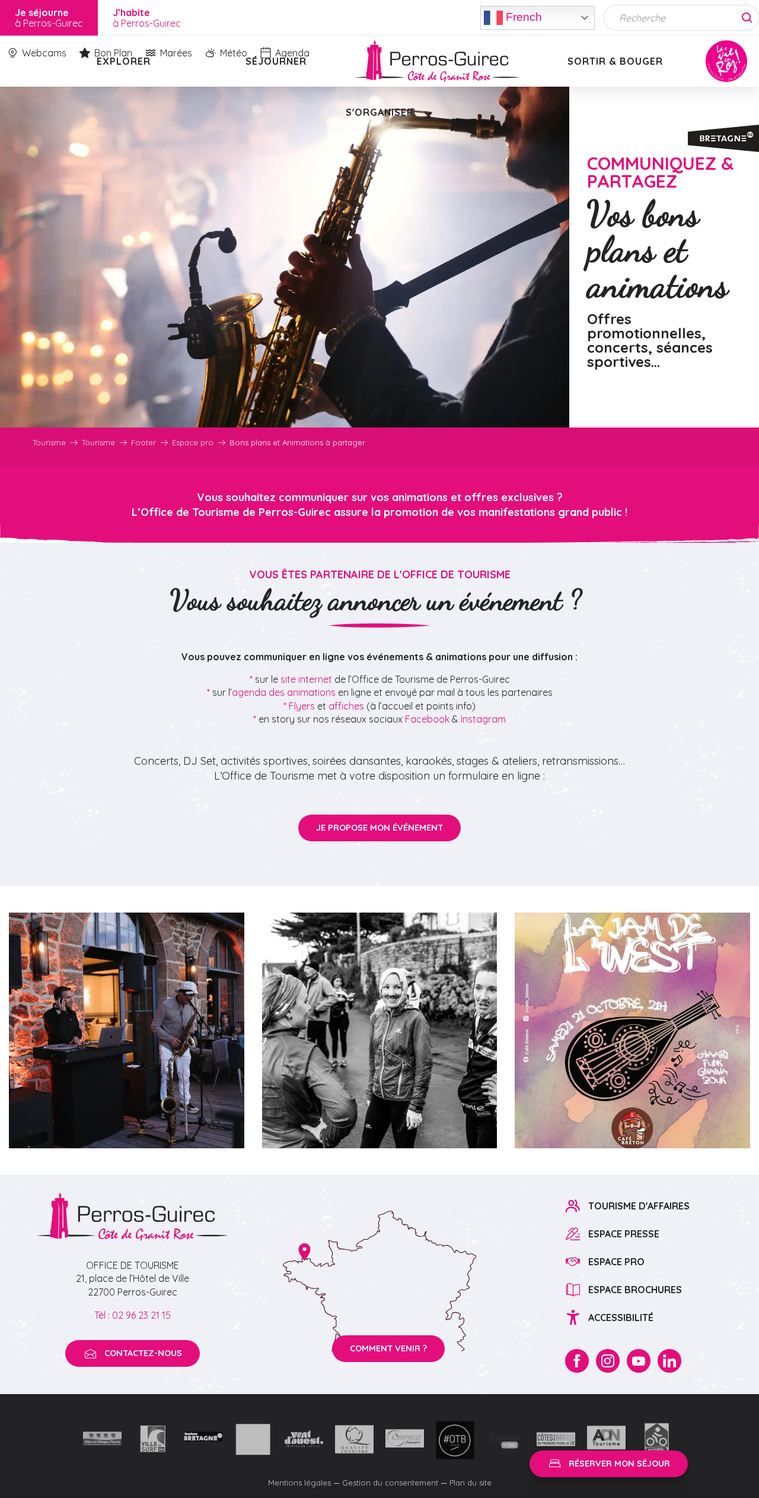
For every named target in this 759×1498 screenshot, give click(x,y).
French (522, 16)
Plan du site (470, 1482)
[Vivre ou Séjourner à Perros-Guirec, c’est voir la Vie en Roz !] (437, 61)
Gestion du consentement (390, 1482)
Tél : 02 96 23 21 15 (132, 1315)
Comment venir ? (388, 1348)
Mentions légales (299, 1482)
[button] (126, 1030)
